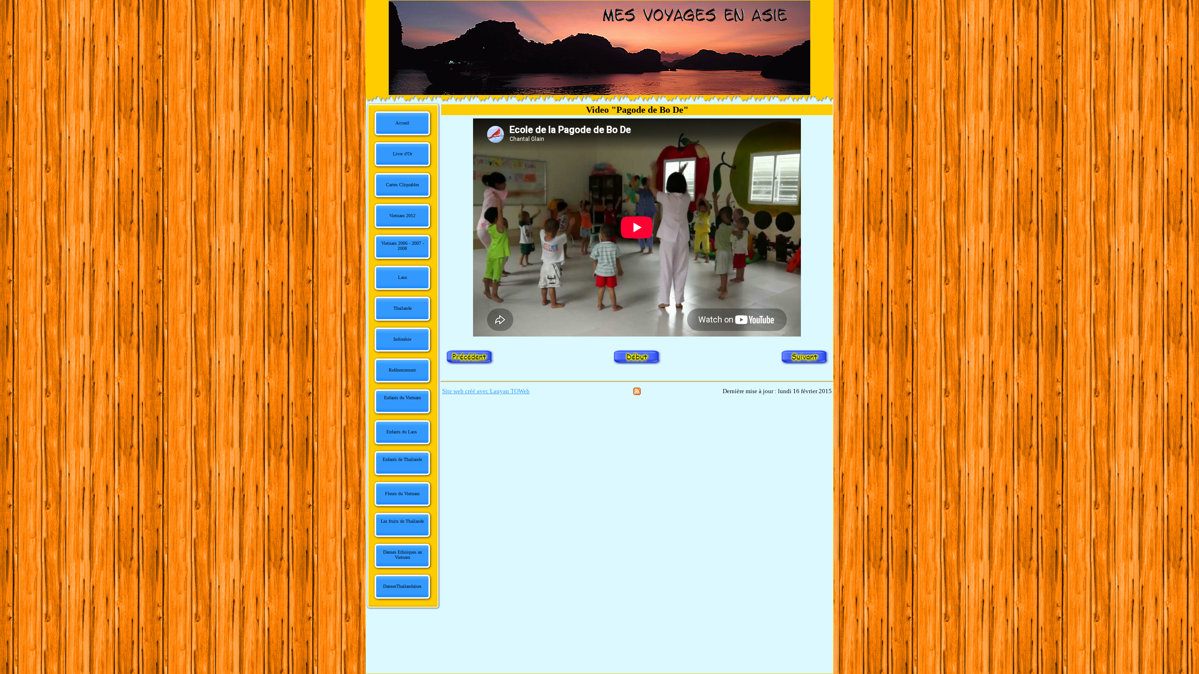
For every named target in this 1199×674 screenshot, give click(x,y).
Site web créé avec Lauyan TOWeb (486, 391)
